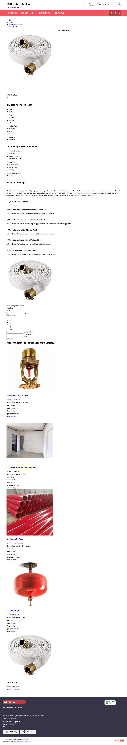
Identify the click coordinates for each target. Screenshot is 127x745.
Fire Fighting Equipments (16, 24)
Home (10, 20)
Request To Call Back (13, 689)
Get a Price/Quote (12, 416)
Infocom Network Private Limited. (23, 741)
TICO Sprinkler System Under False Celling (22, 467)
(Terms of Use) (25, 739)
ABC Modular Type (13, 611)
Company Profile (27, 13)
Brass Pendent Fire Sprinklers (17, 396)
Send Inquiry (116, 13)
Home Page (12, 13)
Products (11, 22)
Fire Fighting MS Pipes (15, 539)
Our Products (44, 13)
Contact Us (59, 13)
